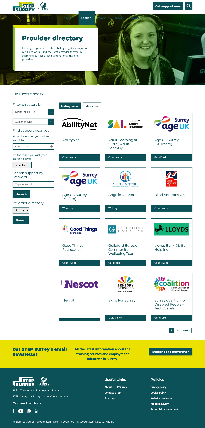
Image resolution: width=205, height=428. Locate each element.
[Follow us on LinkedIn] (36, 410)
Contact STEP (113, 392)
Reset (20, 221)
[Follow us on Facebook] (13, 410)
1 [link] (171, 330)
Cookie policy (158, 392)
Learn (85, 18)
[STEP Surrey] (24, 7)
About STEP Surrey (116, 387)
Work (102, 18)
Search (21, 194)
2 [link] (177, 330)
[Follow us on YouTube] (20, 410)
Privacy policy (158, 387)
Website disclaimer (162, 398)
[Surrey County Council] (44, 381)
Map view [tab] (92, 106)
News (135, 18)
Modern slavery (160, 403)
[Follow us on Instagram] (29, 410)
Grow (118, 18)
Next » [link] (186, 330)
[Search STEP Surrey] (188, 6)
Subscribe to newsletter (170, 352)
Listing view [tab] (69, 106)
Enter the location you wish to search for (31, 138)
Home (16, 94)
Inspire (67, 18)
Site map (110, 398)
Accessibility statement (164, 409)
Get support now (168, 6)
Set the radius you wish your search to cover (30, 156)
